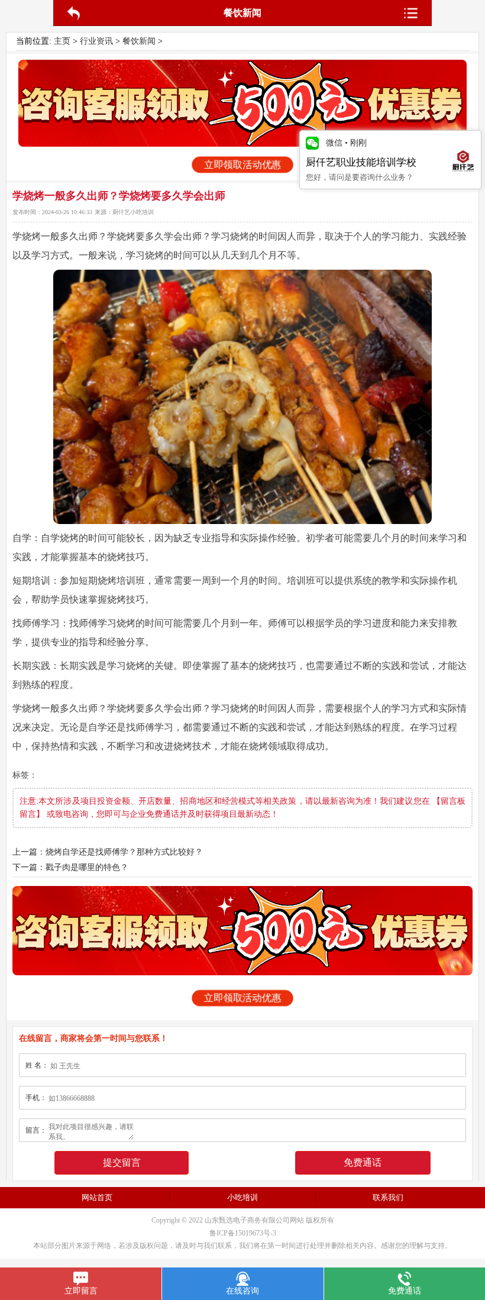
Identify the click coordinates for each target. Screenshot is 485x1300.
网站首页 (97, 1197)
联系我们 (388, 1197)
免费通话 (362, 1162)
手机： (36, 1098)
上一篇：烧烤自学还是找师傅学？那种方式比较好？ (107, 852)
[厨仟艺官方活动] (242, 103)
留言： (36, 1130)
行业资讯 (96, 41)
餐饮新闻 (139, 41)
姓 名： (36, 1065)
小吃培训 (242, 1197)
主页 (62, 41)
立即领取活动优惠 (242, 165)
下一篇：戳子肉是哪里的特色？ (70, 867)
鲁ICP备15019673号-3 (242, 1233)
